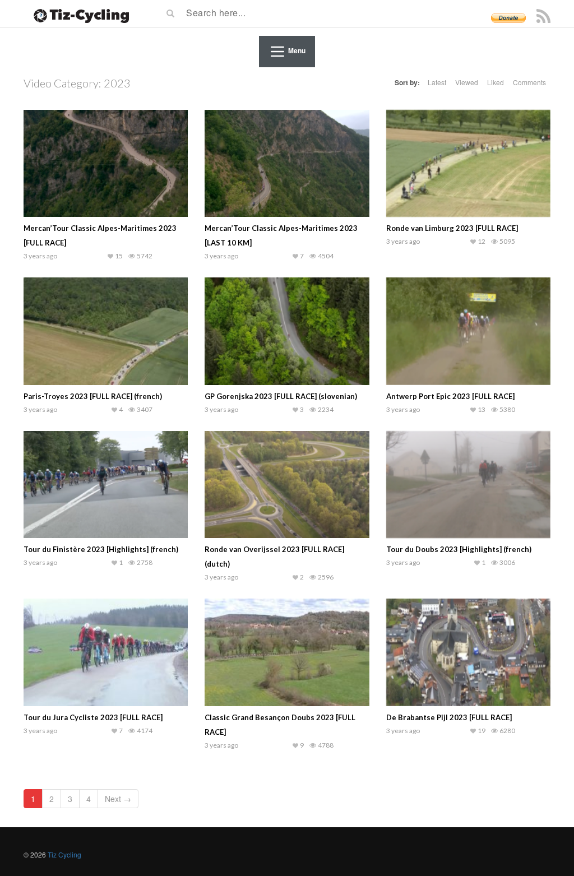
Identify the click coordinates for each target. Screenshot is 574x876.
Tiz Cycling (64, 854)
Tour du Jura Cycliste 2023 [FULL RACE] (93, 717)
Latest (437, 82)
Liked (495, 82)
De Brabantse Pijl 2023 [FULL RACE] (449, 717)
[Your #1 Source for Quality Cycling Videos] (78, 14)
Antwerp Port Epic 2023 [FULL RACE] (450, 396)
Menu (296, 50)
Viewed (466, 82)
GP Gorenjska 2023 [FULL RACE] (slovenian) (281, 396)
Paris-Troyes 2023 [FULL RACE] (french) (93, 396)
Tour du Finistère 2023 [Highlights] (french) (101, 549)
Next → (118, 798)
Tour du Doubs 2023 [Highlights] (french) (458, 549)
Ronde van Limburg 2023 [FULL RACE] (452, 228)
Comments (529, 82)
